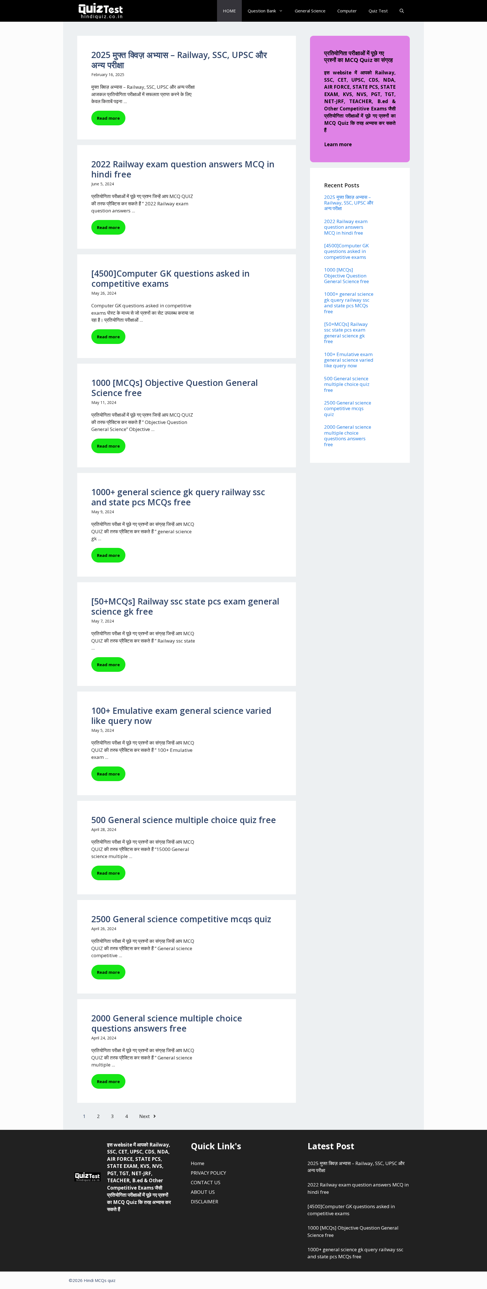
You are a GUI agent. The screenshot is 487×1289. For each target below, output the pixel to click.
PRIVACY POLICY (208, 1173)
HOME (229, 11)
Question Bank (262, 11)
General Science (310, 11)
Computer (347, 11)
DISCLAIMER (204, 1201)
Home (197, 1163)
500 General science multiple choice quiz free (183, 820)
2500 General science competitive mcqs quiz (181, 919)
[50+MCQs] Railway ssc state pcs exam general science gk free (185, 606)
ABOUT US (203, 1192)
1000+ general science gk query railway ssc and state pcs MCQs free (178, 497)
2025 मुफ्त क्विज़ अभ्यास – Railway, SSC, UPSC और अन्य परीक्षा (179, 60)
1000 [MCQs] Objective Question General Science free (174, 388)
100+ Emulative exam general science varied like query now (181, 715)
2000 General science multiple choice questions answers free (166, 1023)
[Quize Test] (101, 11)
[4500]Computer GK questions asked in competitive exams (170, 278)
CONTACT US (205, 1182)
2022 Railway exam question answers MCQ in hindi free (183, 169)
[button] (402, 11)
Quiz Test (378, 11)
